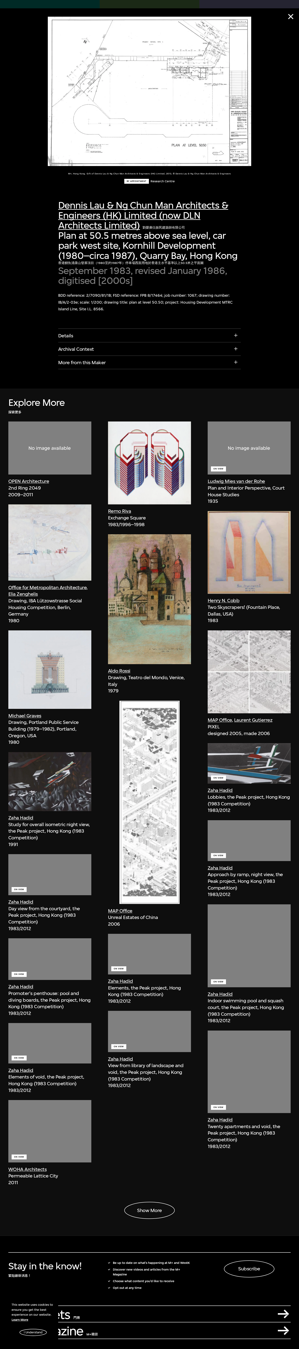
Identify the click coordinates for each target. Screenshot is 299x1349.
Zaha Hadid (20, 818)
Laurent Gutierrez (253, 720)
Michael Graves (24, 716)
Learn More (20, 1320)
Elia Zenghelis (23, 594)
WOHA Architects (27, 1169)
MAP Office (120, 911)
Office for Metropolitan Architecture (47, 587)
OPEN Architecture (28, 481)
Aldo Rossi (119, 671)
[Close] (291, 16)
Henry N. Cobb (223, 600)
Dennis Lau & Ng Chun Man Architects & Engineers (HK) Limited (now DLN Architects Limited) (143, 215)
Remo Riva (119, 511)
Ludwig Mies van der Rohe (236, 481)
